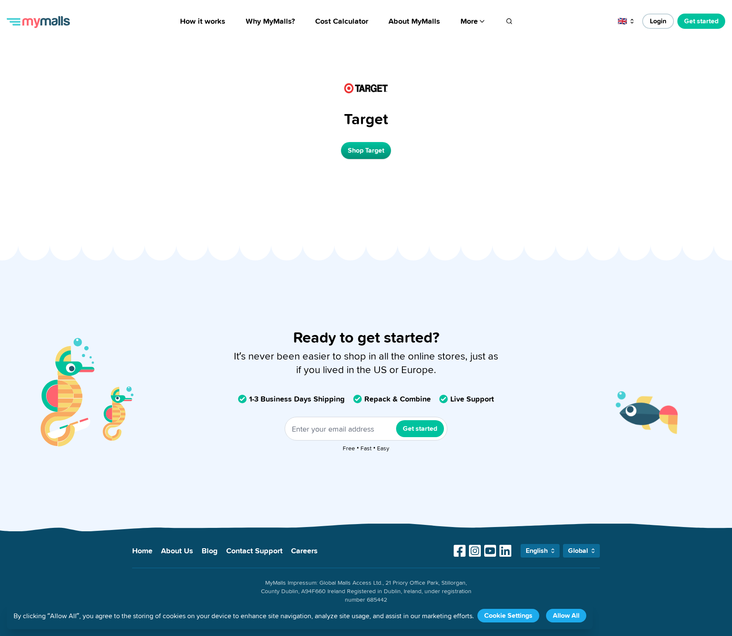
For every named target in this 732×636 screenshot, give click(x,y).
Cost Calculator (341, 21)
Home (142, 550)
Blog (210, 550)
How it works (202, 21)
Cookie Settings (508, 615)
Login (658, 21)
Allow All (566, 615)
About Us (177, 550)
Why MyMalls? (270, 21)
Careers (304, 550)
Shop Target (366, 150)
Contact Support (254, 550)
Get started (701, 21)
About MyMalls (414, 21)
